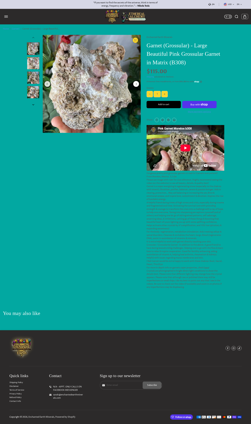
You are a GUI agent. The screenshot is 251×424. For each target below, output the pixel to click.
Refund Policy (15, 397)
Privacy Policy (15, 393)
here (206, 267)
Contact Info (15, 401)
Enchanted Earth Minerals (41, 417)
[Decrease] (150, 94)
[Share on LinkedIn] (174, 120)
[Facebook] (157, 120)
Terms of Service (16, 390)
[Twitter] (162, 120)
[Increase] (164, 94)
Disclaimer (14, 386)
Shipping (150, 77)
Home (6, 28)
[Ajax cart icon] (244, 16)
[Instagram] (233, 348)
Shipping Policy (16, 382)
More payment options (199, 111)
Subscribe (152, 385)
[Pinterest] (168, 120)
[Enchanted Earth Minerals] (125, 16)
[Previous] (47, 84)
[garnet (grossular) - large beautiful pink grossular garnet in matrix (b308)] (135, 40)
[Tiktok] (239, 348)
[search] (236, 16)
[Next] (136, 84)
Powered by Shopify (65, 417)
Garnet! (15, 28)
